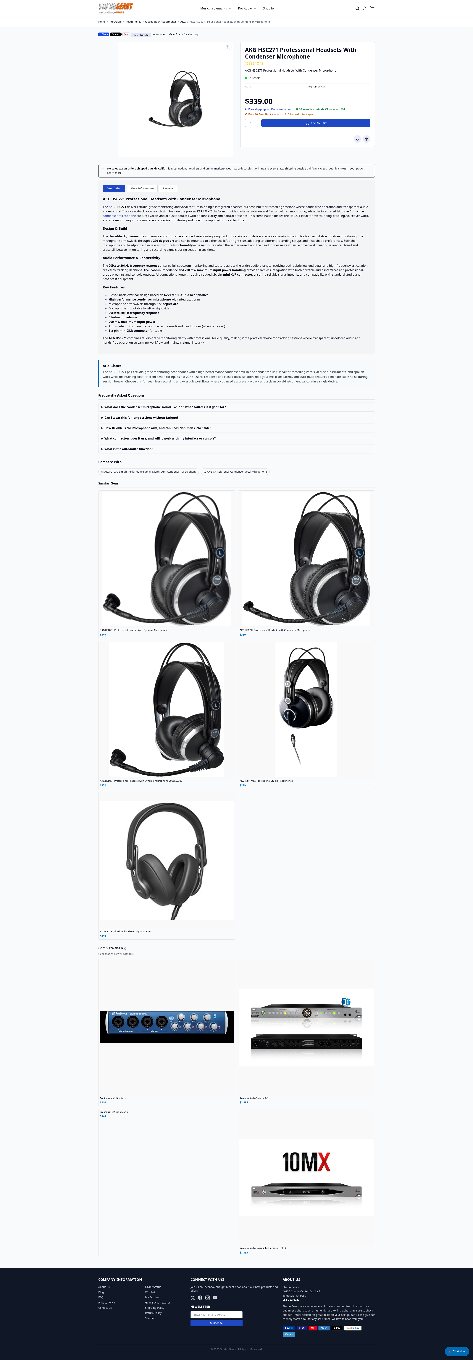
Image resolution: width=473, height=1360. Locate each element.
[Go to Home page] (115, 8)
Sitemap (150, 1318)
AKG (183, 21)
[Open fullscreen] (175, 99)
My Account (152, 1297)
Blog (101, 1292)
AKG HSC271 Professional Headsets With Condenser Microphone (230, 21)
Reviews (168, 188)
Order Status (153, 1287)
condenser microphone (119, 216)
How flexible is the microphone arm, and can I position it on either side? (157, 428)
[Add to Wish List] (357, 139)
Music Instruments (213, 8)
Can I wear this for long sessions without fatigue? (141, 418)
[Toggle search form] (357, 8)
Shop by (269, 8)
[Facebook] (200, 1298)
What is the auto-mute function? (128, 449)
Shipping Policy (154, 1307)
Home (102, 21)
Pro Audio (245, 8)
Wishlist (150, 1292)
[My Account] (364, 8)
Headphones (133, 21)
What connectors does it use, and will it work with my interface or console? (160, 438)
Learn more (114, 173)
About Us (104, 1287)
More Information (142, 188)
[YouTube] (215, 1298)
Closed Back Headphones (161, 21)
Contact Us (105, 1307)
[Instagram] (207, 1298)
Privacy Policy (106, 1302)
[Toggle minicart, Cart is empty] (372, 8)
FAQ (100, 1297)
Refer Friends (141, 35)
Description (114, 188)
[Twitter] (193, 1298)
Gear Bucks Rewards (158, 1302)
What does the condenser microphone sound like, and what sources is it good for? (165, 407)
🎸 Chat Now (457, 1351)
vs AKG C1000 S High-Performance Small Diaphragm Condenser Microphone (148, 471)
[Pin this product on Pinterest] (126, 34)
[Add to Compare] (366, 139)
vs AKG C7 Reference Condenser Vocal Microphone (235, 471)
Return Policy (153, 1313)
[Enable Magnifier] (227, 47)
